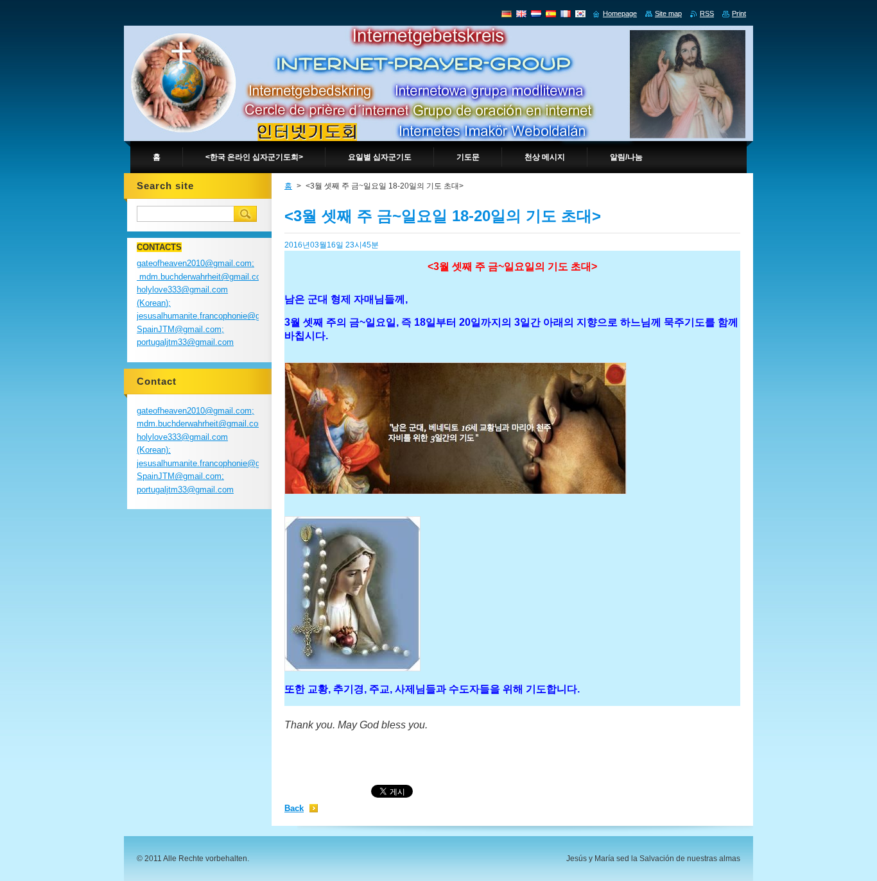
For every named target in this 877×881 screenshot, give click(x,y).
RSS (707, 13)
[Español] (551, 13)
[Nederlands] (536, 13)
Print (739, 13)
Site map (668, 13)
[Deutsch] (506, 13)
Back (294, 808)
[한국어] (580, 13)
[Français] (565, 13)
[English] (521, 13)
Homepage (620, 13)
